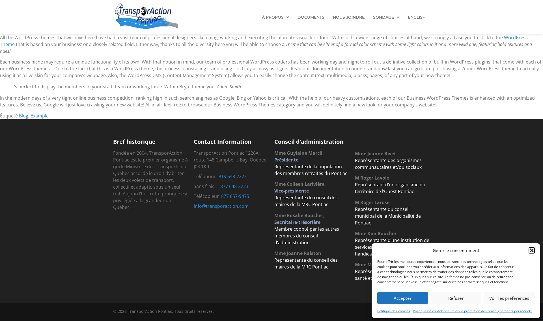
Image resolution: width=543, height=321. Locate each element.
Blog (23, 116)
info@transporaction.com (221, 206)
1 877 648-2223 (232, 186)
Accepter (402, 298)
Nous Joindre (349, 17)
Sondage (383, 17)
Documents (311, 17)
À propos (273, 17)
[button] (532, 250)
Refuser (456, 298)
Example (40, 116)
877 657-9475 (235, 196)
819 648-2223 (233, 176)
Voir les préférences (509, 298)
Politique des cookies (393, 311)
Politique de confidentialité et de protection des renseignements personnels (472, 311)
